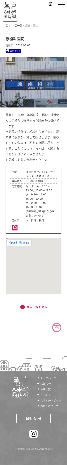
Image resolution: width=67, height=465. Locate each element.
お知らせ (45, 383)
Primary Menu (61, 4)
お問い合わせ (33, 418)
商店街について (49, 406)
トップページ (48, 378)
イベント (45, 394)
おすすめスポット (50, 400)
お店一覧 (17, 25)
